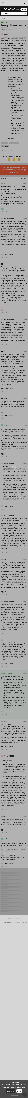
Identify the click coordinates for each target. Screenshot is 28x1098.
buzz (5, 351)
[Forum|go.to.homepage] (11, 9)
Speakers (4, 18)
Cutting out (4, 143)
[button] (2, 9)
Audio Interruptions (14, 143)
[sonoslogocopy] (14, 3)
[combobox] (14, 13)
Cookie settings (16, 922)
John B (5, 425)
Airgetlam (6, 264)
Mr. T (5, 183)
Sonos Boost (5, 146)
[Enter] (2, 13)
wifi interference (10, 268)
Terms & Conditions (6, 922)
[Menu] (2, 3)
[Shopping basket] (25, 3)
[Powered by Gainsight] (14, 919)
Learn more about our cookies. (17, 1087)
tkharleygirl (6, 34)
